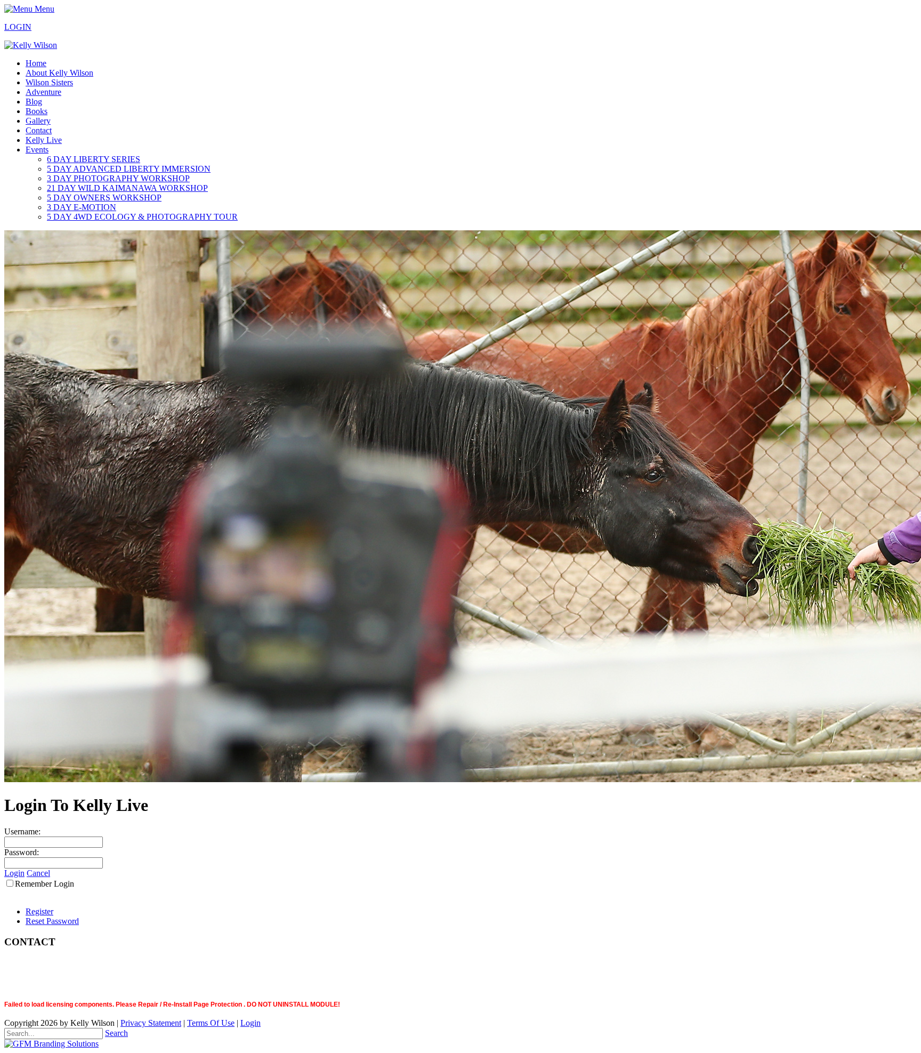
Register (39, 911)
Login (14, 873)
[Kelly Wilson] (30, 45)
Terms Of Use (211, 1022)
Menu (43, 8)
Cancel (38, 873)
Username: (22, 831)
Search (116, 1033)
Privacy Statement (150, 1022)
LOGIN (17, 26)
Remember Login (44, 883)
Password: (21, 852)
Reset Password (52, 921)
